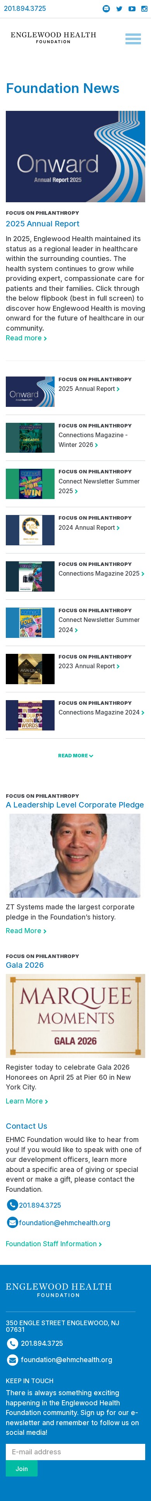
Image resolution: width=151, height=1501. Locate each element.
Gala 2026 (25, 965)
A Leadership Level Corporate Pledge (75, 804)
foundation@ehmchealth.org (64, 1223)
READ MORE (73, 755)
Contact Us (26, 1126)
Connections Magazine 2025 (99, 573)
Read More (24, 931)
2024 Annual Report (87, 527)
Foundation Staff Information (52, 1244)
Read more (25, 338)
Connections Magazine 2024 (99, 712)
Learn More (25, 1101)
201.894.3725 (25, 8)
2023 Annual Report (87, 666)
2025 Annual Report (42, 223)
